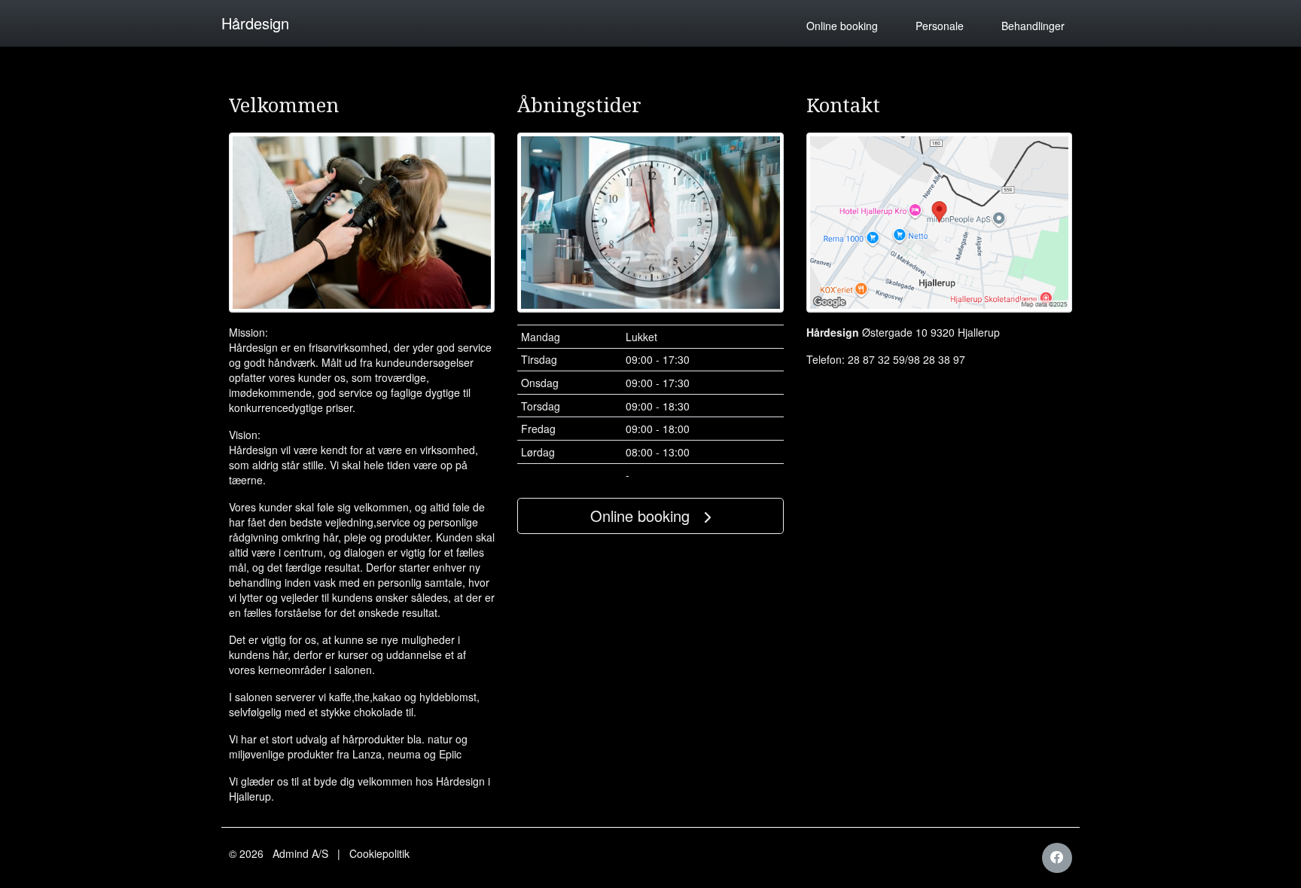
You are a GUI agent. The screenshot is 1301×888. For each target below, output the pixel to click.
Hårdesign (255, 23)
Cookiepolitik (379, 853)
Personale (940, 25)
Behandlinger (1033, 25)
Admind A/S (300, 853)
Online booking (842, 25)
